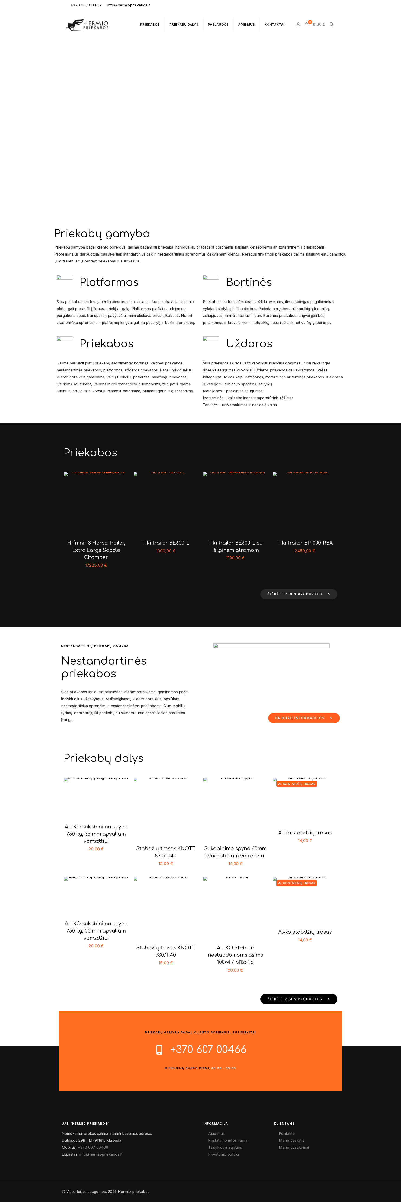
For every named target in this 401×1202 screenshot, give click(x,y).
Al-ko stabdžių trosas (305, 833)
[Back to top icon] (382, 1193)
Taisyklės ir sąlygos (225, 1147)
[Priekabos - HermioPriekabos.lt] (87, 24)
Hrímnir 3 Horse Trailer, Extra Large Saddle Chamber (96, 550)
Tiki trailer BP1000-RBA (305, 543)
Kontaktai (287, 1133)
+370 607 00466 (86, 5)
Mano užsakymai (294, 1147)
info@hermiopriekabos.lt (128, 5)
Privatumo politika (224, 1154)
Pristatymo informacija (227, 1140)
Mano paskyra (291, 1140)
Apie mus (216, 1133)
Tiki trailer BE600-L (165, 543)
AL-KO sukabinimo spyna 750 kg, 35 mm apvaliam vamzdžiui (96, 834)
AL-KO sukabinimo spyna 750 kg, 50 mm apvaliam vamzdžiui (96, 931)
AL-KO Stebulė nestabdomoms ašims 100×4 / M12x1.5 (235, 955)
